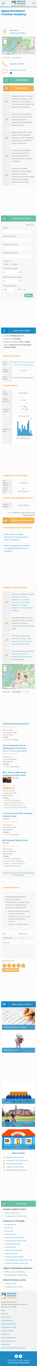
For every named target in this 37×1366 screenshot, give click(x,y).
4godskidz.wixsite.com (18, 70)
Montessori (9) (10, 1234)
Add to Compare (11, 727)
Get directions (17, 58)
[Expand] (4, 674)
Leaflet (22, 53)
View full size (7, 58)
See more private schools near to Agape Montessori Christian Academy (18, 874)
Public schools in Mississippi (15, 1272)
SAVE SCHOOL (21, 88)
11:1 (28, 491)
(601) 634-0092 (18, 64)
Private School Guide (8, 1327)
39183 (23, 33)
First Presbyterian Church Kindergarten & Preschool (22, 654)
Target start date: (10, 285)
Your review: (6, 943)
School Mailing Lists (8, 1341)
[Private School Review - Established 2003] (18, 3)
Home (3, 1310)
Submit (28, 295)
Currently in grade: (10, 268)
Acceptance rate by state (14, 1287)
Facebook (20, 1356)
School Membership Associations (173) (18, 1260)
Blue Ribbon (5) (10, 1225)
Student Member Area (9, 1324)
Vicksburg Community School (19, 624)
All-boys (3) (9, 1231)
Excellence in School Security (16, 1160)
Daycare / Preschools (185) (14, 1237)
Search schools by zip (12, 1213)
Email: (5, 228)
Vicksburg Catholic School (16, 840)
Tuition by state (10, 1283)
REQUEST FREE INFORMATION (21, 520)
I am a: (4, 934)
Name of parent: (9, 236)
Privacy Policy (24, 1362)
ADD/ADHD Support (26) (13, 1250)
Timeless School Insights (15, 1167)
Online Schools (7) (11, 1254)
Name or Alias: (23, 934)
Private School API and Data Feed (13, 1348)
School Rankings (7, 1320)
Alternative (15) (10, 1247)
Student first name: (10, 244)
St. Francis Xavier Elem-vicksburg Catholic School (17, 815)
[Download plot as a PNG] (31, 419)
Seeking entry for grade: (12, 277)
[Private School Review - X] (16, 1356)
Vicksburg (13, 33)
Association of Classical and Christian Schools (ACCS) (23, 363)
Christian (23, 370)
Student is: (7, 261)
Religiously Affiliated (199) (14, 1257)
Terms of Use (13, 1362)
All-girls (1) (8, 1228)
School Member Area (8, 1338)
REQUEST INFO (22, 80)
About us (4, 1314)
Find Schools (5, 1317)
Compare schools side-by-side (15, 1216)
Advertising (5, 1344)
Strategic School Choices (15, 1157)
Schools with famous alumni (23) (16, 1263)
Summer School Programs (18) (15, 1241)
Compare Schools (7, 1331)
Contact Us (5, 1334)
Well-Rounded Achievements (16, 1170)
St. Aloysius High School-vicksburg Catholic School (21, 641)
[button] (19, 43)
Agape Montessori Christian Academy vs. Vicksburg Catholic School (22, 598)
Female (14, 264)
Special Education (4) (12, 1244)
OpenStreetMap (30, 53)
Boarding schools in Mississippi (16, 1275)
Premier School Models (14, 1163)
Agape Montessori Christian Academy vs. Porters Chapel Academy (22, 606)
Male (7, 264)
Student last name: (10, 252)
